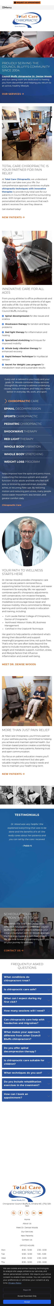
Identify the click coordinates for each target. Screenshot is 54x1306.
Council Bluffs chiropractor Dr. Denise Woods (27, 76)
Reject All (27, 1290)
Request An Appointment (28, 2)
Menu (8, 7)
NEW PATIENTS (12, 217)
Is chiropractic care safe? (20, 989)
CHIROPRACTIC (21, 416)
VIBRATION (22, 446)
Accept (27, 1302)
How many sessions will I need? (24, 1011)
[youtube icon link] (40, 1213)
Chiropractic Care (11, 505)
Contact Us (27, 1240)
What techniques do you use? (23, 1073)
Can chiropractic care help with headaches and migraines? (24, 1021)
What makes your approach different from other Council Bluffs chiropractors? (22, 1035)
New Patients (27, 1236)
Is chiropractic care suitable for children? (24, 1062)
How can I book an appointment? (16, 1096)
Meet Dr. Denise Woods (27, 1228)
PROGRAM (22, 461)
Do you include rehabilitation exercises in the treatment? (22, 1084)
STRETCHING (23, 454)
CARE (23, 401)
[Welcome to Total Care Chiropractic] (27, 27)
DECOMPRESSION (22, 408)
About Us (27, 1224)
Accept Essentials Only (27, 1296)
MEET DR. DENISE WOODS (19, 664)
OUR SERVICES (12, 94)
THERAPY (20, 431)
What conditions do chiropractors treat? (17, 979)
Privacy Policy (14, 1283)
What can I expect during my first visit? (23, 1000)
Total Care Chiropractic (17, 179)
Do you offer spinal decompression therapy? (20, 1050)
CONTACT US (12, 951)
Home (27, 1220)
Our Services (27, 1232)
